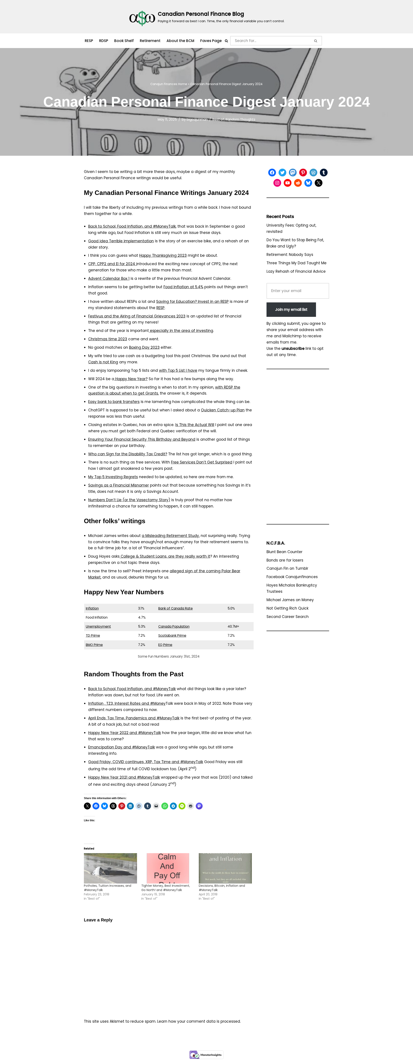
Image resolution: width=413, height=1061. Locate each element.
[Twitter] (282, 172)
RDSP (103, 40)
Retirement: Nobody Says (290, 254)
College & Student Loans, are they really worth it (165, 556)
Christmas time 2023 (107, 339)
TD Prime (93, 635)
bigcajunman (197, 119)
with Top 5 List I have (178, 370)
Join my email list (291, 309)
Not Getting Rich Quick (287, 608)
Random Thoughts (240, 119)
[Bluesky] (308, 183)
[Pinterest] (303, 172)
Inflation (92, 608)
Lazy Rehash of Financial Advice (296, 271)
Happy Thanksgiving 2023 (163, 255)
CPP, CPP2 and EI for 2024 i (112, 263)
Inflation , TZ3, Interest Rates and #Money (127, 703)
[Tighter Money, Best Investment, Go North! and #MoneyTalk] (167, 868)
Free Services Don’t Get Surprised (201, 462)
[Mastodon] (293, 172)
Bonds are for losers (285, 560)
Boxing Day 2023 (144, 347)
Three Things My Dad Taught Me (297, 263)
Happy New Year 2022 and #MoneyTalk (124, 732)
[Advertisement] (298, 448)
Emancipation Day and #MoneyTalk (121, 747)
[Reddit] (298, 183)
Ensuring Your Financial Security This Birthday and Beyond (141, 439)
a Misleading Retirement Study (170, 535)
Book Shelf (124, 40)
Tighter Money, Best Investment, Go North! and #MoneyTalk (165, 888)
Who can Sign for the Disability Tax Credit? (127, 454)
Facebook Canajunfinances (292, 576)
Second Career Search (288, 616)
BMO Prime (94, 645)
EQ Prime (165, 645)
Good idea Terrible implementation (121, 241)
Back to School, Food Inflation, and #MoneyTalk (132, 226)
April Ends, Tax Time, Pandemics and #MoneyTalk (133, 718)
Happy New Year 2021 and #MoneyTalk (124, 777)
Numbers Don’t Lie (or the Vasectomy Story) (129, 499)
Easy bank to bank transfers (114, 401)
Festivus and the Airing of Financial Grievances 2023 (136, 316)
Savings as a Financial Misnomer (118, 485)
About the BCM (180, 40)
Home (182, 84)
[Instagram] (277, 183)
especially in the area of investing (181, 330)
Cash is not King (103, 362)
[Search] (226, 40)
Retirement (150, 40)
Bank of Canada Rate (175, 608)
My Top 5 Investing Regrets (113, 476)
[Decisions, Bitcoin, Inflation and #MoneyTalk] (225, 868)
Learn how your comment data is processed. (199, 1021)
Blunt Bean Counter (284, 551)
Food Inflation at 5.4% (183, 286)
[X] (318, 183)
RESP (89, 40)
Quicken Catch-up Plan (223, 410)
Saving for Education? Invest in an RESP (192, 301)
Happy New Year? (131, 378)
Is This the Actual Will (194, 424)
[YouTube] (287, 183)
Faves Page (211, 40)
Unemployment (98, 626)
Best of (218, 119)
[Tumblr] (324, 172)
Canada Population (174, 626)
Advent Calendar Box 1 (108, 278)
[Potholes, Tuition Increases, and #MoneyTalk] (110, 868)
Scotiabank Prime (172, 635)
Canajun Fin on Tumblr (287, 568)
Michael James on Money (290, 599)
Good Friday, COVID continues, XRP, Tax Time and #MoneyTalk (145, 761)
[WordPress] (313, 172)
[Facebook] (272, 172)
